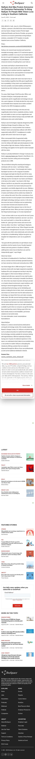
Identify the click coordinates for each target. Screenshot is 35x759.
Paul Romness (4, 534)
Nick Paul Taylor (4, 495)
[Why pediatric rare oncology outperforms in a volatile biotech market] (30, 532)
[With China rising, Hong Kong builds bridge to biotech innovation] (30, 565)
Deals (3, 479)
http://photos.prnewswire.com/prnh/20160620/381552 (16, 46)
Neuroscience (5, 551)
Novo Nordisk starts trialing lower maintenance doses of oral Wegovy (10, 492)
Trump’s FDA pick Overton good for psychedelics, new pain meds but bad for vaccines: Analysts (12, 543)
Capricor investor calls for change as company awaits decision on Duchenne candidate (11, 457)
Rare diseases (5, 640)
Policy (3, 465)
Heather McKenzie (5, 460)
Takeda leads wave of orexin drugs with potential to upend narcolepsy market (11, 553)
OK (17, 390)
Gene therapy (5, 653)
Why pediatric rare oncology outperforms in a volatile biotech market (13, 531)
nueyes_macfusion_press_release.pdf (12, 356)
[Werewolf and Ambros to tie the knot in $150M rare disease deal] (30, 482)
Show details (26, 385)
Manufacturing (5, 617)
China (3, 562)
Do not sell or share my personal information (17, 395)
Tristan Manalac (4, 578)
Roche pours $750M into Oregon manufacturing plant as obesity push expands (12, 621)
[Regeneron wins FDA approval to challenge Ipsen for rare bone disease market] (30, 642)
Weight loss (5, 490)
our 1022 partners (12, 364)
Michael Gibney (4, 484)
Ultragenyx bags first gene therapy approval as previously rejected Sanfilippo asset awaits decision (11, 656)
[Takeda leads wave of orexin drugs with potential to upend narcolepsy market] (30, 554)
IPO (2, 629)
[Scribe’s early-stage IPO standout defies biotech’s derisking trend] (30, 631)
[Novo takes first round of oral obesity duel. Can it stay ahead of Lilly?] (30, 575)
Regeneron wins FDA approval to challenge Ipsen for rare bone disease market (12, 644)
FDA (2, 539)
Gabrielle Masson (5, 470)
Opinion (3, 529)
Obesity (3, 572)
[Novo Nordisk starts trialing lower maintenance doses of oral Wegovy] (30, 493)
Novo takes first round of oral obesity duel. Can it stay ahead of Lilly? (12, 575)
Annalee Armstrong (5, 567)
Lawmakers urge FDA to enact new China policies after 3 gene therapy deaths (12, 468)
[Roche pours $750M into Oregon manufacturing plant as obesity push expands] (30, 619)
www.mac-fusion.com (11, 156)
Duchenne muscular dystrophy (10, 454)
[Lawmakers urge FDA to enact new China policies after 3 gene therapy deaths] (30, 468)
